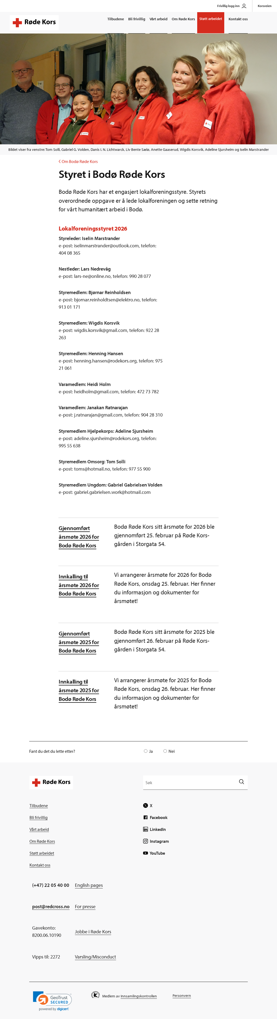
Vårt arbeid (158, 18)
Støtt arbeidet (210, 18)
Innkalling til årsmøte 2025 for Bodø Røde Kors (79, 690)
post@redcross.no (51, 906)
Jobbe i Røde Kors (93, 931)
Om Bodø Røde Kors (78, 161)
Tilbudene (115, 18)
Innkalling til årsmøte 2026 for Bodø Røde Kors (79, 584)
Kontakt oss (238, 18)
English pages (89, 885)
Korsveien (265, 6)
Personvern (182, 995)
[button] (52, 1001)
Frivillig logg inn (228, 6)
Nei (172, 751)
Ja (151, 751)
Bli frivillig (136, 18)
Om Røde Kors (183, 18)
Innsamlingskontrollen (139, 996)
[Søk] (241, 782)
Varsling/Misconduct (95, 957)
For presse (85, 906)
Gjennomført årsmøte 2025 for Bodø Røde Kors (79, 642)
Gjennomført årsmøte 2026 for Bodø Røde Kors (79, 536)
